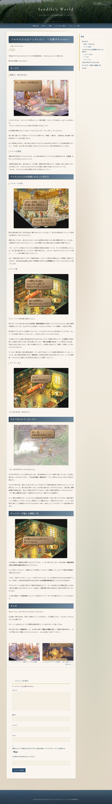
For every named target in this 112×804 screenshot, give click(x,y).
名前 (14, 715)
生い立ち (85, 41)
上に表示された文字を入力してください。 (24, 756)
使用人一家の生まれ (89, 44)
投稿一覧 (35, 26)
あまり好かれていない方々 (90, 62)
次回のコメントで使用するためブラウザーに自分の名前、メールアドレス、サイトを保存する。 (39, 748)
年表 (43, 26)
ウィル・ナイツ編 (74, 26)
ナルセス (12, 50)
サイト (14, 735)
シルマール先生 (88, 54)
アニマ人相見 (87, 47)
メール (15, 725)
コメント (14, 690)
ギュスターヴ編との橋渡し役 (91, 65)
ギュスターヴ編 (60, 26)
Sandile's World (56, 9)
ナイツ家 (86, 57)
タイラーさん (87, 59)
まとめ (84, 68)
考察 (50, 26)
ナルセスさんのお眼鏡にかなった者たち (93, 50)
